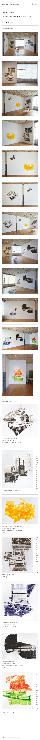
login (18, 738)
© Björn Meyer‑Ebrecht (9, 738)
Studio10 (19, 16)
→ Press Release (7, 22)
